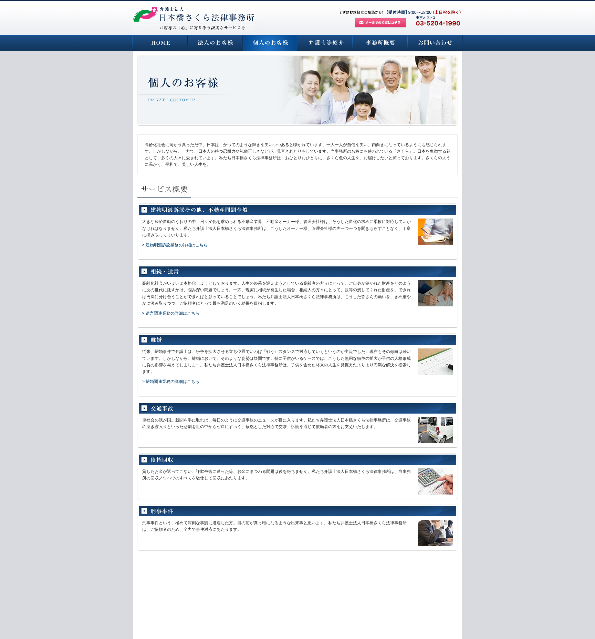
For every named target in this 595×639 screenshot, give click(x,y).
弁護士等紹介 (325, 43)
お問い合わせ (435, 43)
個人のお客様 (270, 43)
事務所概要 (380, 43)
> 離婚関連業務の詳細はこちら (170, 381)
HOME (159, 43)
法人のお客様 (214, 43)
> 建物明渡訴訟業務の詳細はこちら (175, 245)
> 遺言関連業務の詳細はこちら (170, 313)
